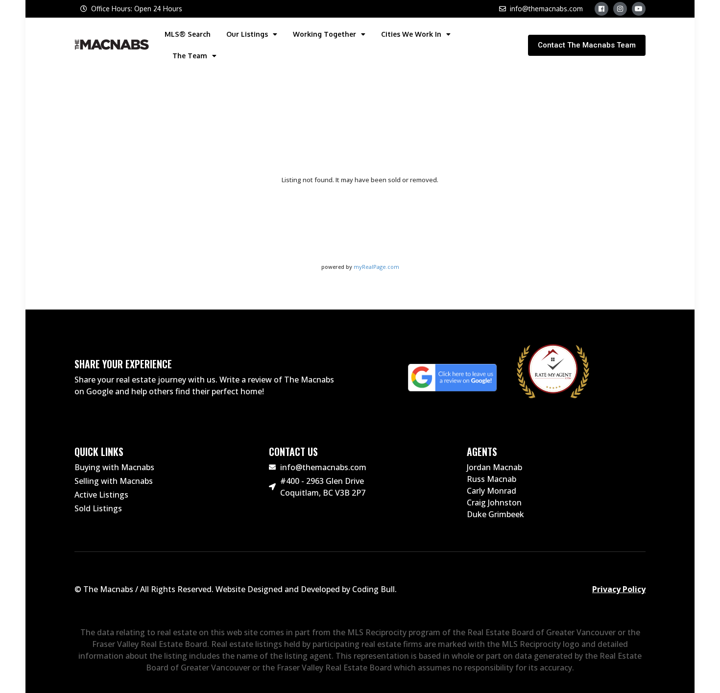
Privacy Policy (619, 589)
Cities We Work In (411, 34)
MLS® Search (188, 34)
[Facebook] (601, 9)
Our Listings (247, 34)
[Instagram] (620, 9)
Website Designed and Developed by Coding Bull (305, 589)
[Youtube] (639, 9)
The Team (189, 55)
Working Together (324, 34)
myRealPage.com (376, 266)
